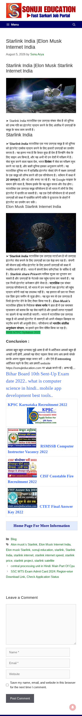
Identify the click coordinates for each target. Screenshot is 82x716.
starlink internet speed (49, 555)
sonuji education (42, 549)
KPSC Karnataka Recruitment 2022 (37, 405)
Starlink (15, 256)
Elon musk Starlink (18, 549)
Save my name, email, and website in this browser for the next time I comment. (42, 685)
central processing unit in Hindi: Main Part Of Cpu (43, 566)
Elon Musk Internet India (54, 544)
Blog (14, 539)
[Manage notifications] (72, 707)
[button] (74, 24)
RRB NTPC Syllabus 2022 (23, 332)
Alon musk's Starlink (24, 544)
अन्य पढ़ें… (69, 368)
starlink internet (23, 555)
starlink (59, 549)
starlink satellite (44, 560)
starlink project (23, 560)
